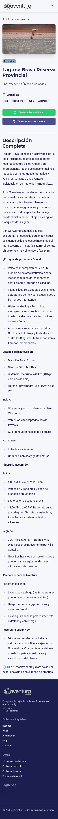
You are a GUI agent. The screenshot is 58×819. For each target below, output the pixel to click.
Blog (4, 740)
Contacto (6, 745)
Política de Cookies (11, 771)
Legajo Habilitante (10, 711)
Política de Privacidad (12, 766)
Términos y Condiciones (14, 761)
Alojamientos (8, 735)
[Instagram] (4, 791)
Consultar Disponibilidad (31, 112)
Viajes (5, 730)
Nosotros (6, 726)
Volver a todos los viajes (17, 19)
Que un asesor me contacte (31, 121)
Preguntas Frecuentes (13, 776)
